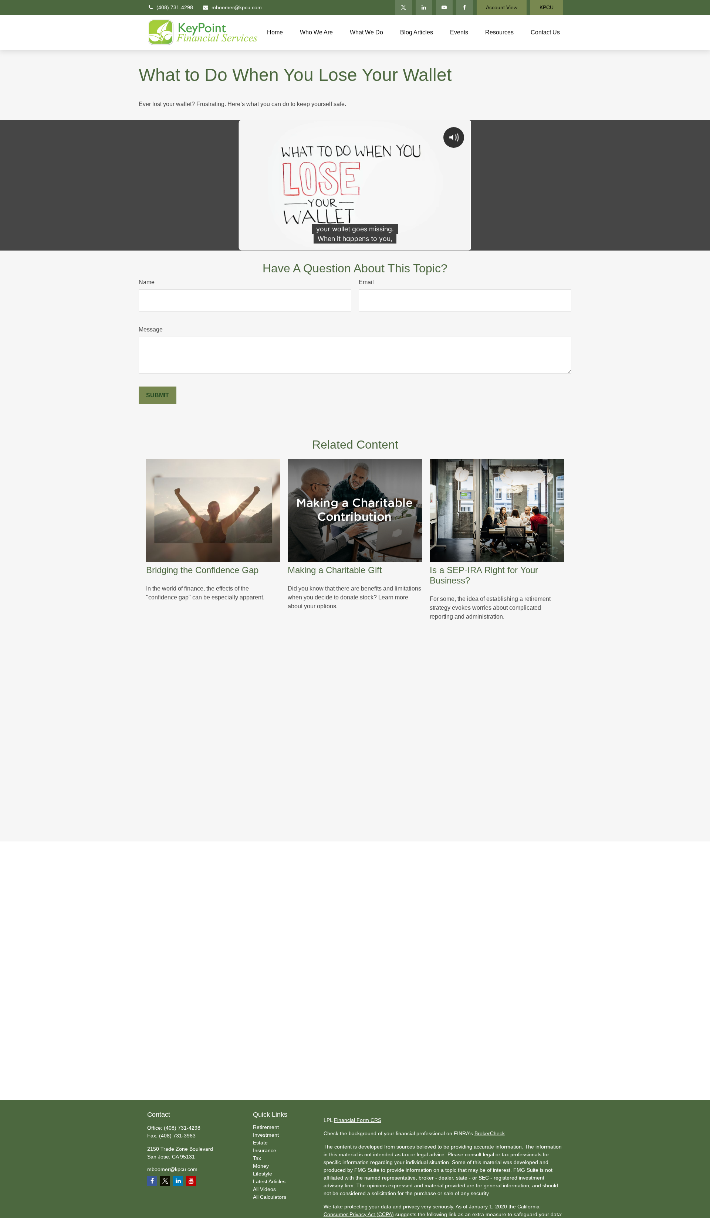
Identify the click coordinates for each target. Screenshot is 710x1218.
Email (366, 282)
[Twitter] (403, 7)
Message (151, 329)
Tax (257, 1158)
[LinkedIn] (424, 7)
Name (147, 282)
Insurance (264, 1150)
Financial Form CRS (357, 1120)
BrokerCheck (489, 1133)
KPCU (547, 7)
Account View (501, 7)
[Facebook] (464, 7)
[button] (275, 32)
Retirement (266, 1127)
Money (261, 1166)
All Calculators (269, 1197)
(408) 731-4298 (174, 7)
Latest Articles (269, 1181)
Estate (260, 1143)
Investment (266, 1135)
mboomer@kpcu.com (237, 7)
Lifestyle (262, 1174)
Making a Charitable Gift (335, 570)
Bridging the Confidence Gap (202, 570)
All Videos (264, 1189)
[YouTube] (444, 7)
